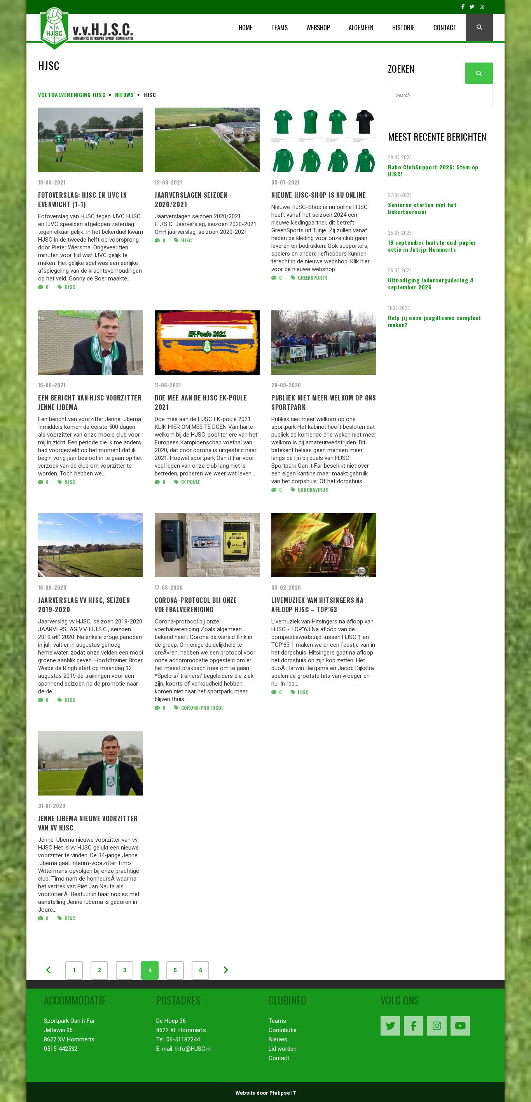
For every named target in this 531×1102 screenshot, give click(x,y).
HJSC (69, 287)
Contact (279, 1058)
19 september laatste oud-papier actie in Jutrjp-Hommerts (432, 246)
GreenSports (312, 277)
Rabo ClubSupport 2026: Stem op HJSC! (433, 171)
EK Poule (190, 482)
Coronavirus (312, 489)
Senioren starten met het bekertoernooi (422, 208)
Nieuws (278, 1039)
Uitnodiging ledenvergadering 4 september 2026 (431, 284)
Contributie (283, 1030)
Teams (277, 1020)
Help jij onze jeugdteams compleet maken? (434, 321)
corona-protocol (201, 707)
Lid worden (283, 1048)
